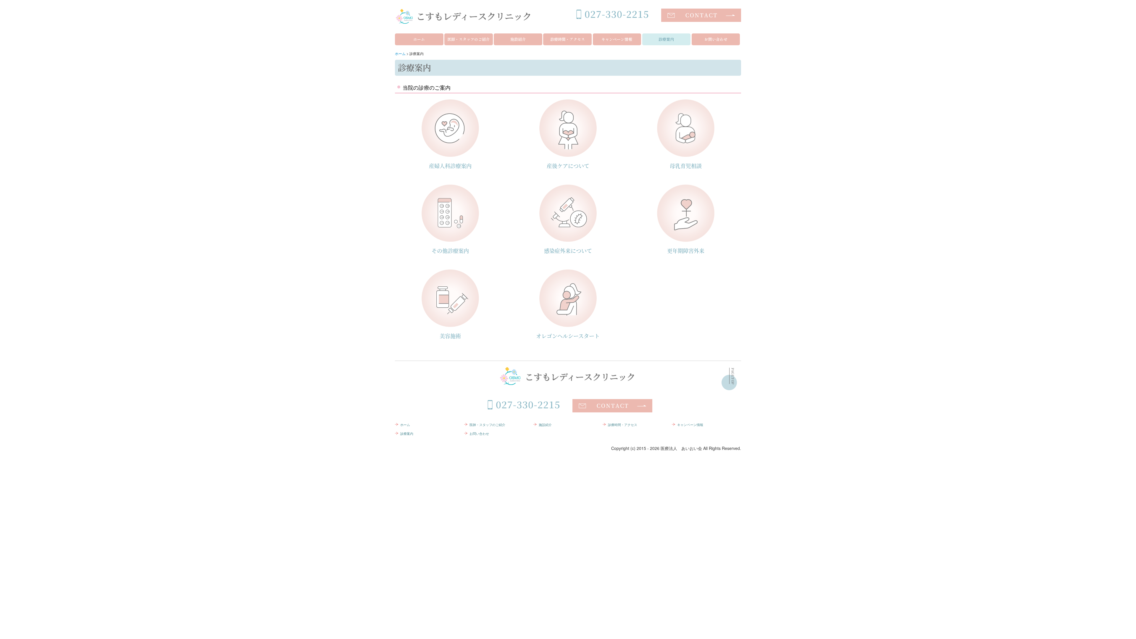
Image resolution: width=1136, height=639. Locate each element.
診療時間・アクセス (567, 39)
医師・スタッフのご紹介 (468, 39)
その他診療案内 (450, 250)
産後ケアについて (568, 166)
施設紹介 (518, 39)
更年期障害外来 (685, 250)
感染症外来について (568, 250)
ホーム (419, 39)
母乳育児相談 (686, 166)
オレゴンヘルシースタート (568, 336)
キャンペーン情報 (616, 39)
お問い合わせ (715, 39)
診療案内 (666, 39)
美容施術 (450, 336)
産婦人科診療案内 (450, 166)
